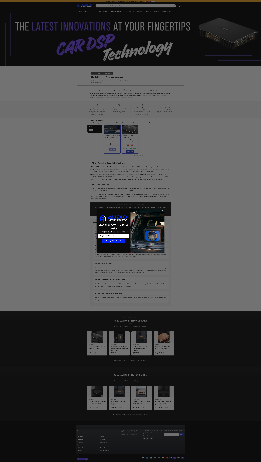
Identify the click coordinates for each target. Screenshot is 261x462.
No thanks (113, 246)
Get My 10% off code (114, 241)
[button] (113, 218)
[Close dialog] (163, 211)
